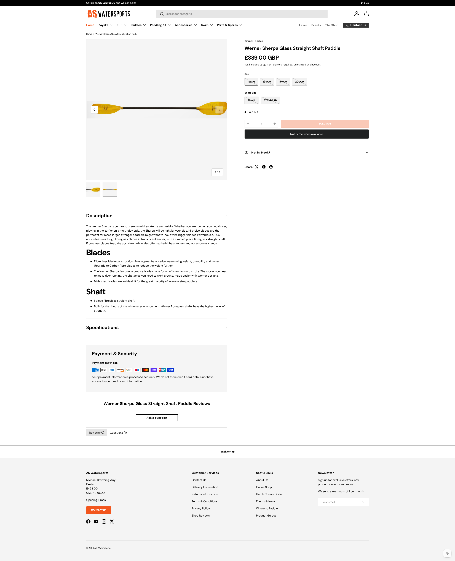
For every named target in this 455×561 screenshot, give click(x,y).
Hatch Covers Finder (269, 494)
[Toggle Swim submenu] (211, 25)
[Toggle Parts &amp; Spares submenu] (241, 25)
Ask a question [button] (156, 418)
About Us (262, 480)
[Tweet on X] (256, 166)
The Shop (331, 25)
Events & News (265, 501)
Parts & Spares (227, 25)
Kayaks (103, 25)
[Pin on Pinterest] (270, 166)
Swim (204, 25)
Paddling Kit (158, 25)
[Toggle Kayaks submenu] (111, 25)
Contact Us (98, 510)
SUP (119, 25)
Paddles (136, 25)
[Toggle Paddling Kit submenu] (169, 25)
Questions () (118, 433)
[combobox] (242, 14)
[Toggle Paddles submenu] (144, 25)
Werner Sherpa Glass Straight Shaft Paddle (116, 34)
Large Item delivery (271, 64)
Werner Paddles (254, 41)
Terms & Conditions (204, 501)
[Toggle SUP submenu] (125, 25)
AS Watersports (102, 548)
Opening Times (96, 500)
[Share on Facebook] (263, 166)
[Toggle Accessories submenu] (195, 25)
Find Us (364, 2)
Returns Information (205, 494)
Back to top (228, 451)
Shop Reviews (201, 515)
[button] (367, 14)
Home (90, 25)
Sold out (325, 123)
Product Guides (266, 515)
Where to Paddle (267, 508)
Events (316, 25)
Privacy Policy (201, 508)
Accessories (183, 25)
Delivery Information (205, 487)
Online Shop (264, 487)
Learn (303, 25)
